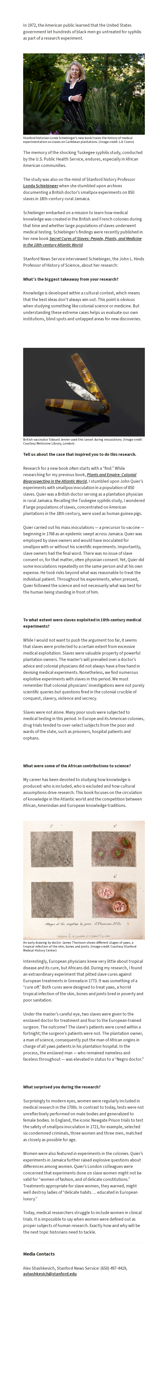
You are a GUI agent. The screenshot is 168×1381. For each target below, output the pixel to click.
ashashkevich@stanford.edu (50, 1274)
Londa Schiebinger (40, 186)
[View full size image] (84, 94)
